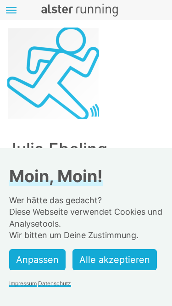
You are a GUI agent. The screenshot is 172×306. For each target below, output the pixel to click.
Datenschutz (54, 283)
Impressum (23, 283)
